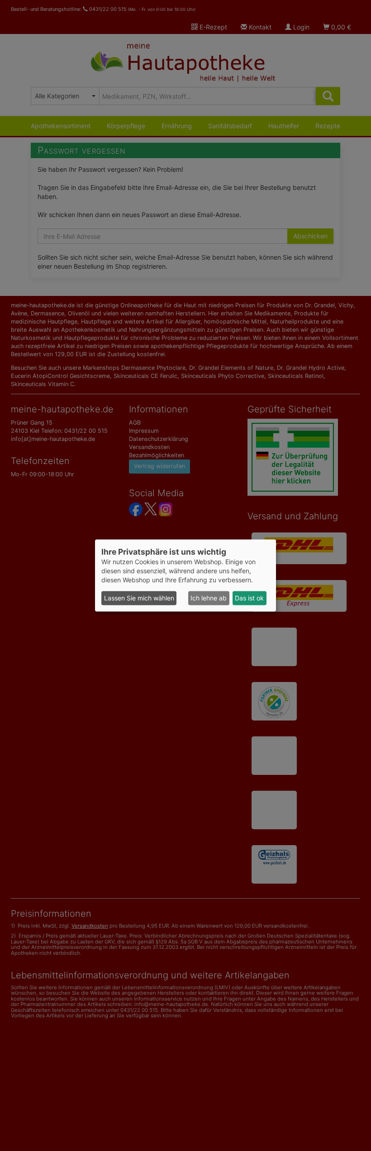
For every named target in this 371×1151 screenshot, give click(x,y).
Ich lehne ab (208, 598)
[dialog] (185, 575)
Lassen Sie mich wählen (139, 598)
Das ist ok (249, 598)
